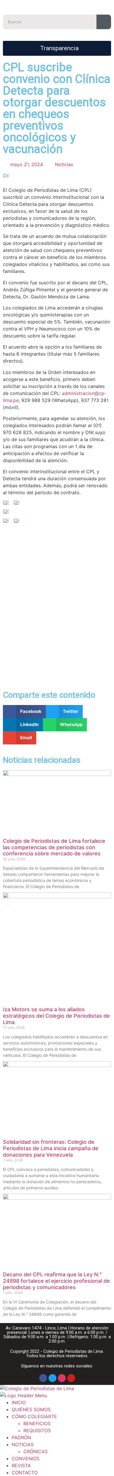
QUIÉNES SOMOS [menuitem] (31, 1409)
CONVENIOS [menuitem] (25, 1458)
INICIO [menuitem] (19, 1402)
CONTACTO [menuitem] (25, 1472)
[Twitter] (52, 1378)
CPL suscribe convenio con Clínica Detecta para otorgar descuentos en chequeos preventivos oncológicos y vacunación (56, 108)
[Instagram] (62, 1378)
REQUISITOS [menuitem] (37, 1430)
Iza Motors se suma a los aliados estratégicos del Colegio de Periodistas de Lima (56, 1015)
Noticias (64, 164)
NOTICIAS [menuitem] (23, 1444)
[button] (24, 711)
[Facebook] (43, 1378)
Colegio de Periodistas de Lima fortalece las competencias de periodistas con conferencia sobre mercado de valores (54, 847)
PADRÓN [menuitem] (21, 1437)
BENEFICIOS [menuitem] (37, 1423)
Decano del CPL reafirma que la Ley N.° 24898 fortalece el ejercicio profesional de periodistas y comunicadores (56, 1280)
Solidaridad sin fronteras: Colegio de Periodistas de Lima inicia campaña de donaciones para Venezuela (51, 1148)
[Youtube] (71, 1378)
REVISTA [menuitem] (21, 1465)
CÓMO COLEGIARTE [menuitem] (34, 1416)
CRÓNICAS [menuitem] (35, 1451)
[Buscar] (103, 22)
